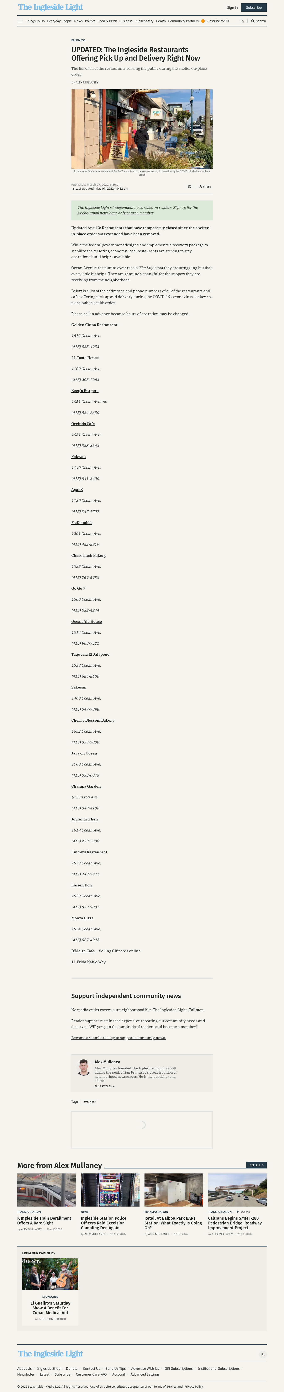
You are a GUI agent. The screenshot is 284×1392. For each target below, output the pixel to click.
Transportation (29, 1212)
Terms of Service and (168, 1386)
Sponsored (50, 1297)
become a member (137, 212)
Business (78, 40)
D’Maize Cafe (82, 950)
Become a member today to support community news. (118, 1037)
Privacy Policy (193, 1386)
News (84, 1212)
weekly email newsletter (97, 212)
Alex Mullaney (87, 82)
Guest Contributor (52, 1319)
